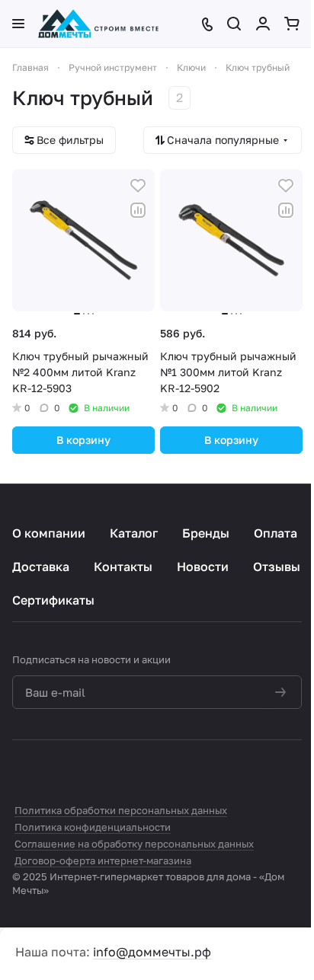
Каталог (134, 533)
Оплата (275, 533)
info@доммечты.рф (152, 951)
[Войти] (264, 23)
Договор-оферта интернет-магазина (102, 860)
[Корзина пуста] (293, 23)
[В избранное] (138, 185)
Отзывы (276, 566)
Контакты (123, 566)
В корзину (83, 439)
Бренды (205, 533)
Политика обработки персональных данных (120, 810)
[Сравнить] (138, 210)
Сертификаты (53, 600)
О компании (48, 533)
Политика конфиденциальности (92, 827)
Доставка (40, 566)
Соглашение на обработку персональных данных (134, 844)
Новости (203, 566)
